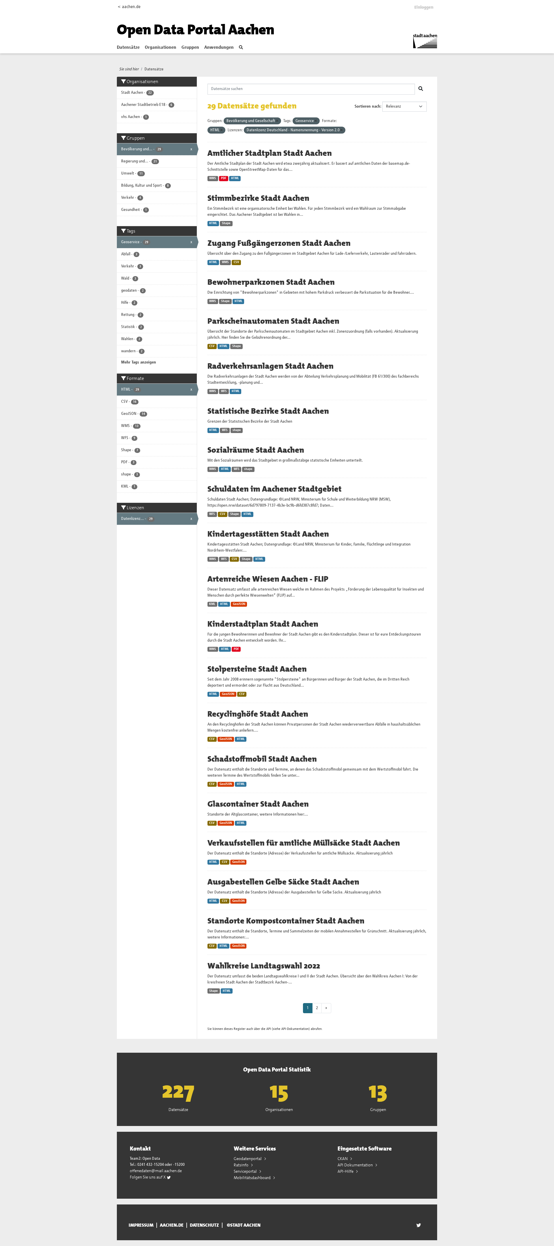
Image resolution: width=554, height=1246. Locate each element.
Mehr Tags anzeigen (138, 362)
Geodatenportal (248, 1158)
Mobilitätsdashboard (253, 1177)
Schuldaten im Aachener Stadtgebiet (274, 489)
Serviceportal (246, 1171)
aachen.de (172, 1225)
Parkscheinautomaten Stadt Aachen (273, 321)
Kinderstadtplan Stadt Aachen (262, 624)
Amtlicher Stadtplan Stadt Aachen (269, 153)
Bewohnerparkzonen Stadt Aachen (271, 282)
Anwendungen (219, 47)
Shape (226, 223)
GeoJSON (239, 604)
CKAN (343, 1158)
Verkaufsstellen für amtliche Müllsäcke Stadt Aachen (303, 843)
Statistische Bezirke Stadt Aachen (268, 411)
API (268, 1029)
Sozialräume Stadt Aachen (255, 450)
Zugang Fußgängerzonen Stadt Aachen (279, 243)
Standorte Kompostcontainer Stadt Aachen (285, 921)
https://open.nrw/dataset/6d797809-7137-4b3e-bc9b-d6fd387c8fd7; (263, 505)
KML (212, 604)
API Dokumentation (356, 1165)
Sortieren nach (367, 106)
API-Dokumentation (295, 1029)
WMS (212, 178)
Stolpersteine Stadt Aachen (257, 669)
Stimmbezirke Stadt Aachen (258, 198)
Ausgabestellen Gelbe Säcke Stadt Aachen (283, 882)
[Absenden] (421, 89)
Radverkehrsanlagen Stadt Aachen (270, 366)
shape (237, 430)
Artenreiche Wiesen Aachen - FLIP (267, 579)
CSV (236, 262)
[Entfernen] (277, 121)
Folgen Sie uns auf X (148, 1177)
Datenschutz (204, 1225)
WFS (224, 391)
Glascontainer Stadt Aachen (258, 804)
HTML (235, 178)
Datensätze (128, 47)
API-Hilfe (346, 1171)
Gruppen (190, 47)
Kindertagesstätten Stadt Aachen (268, 534)
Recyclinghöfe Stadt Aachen (257, 714)
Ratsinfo (241, 1165)
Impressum (141, 1225)
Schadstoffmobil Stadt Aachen (262, 759)
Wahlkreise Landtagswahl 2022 (263, 966)
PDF (223, 178)
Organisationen (160, 47)
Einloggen (423, 7)
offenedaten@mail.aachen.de (156, 1170)
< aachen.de (129, 7)
